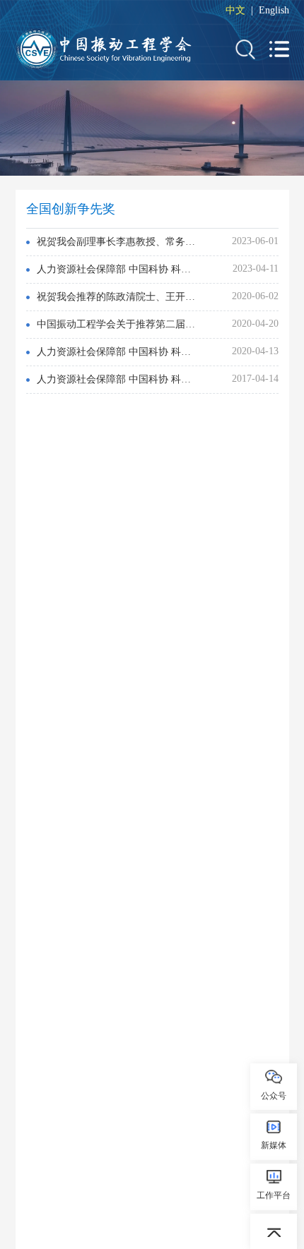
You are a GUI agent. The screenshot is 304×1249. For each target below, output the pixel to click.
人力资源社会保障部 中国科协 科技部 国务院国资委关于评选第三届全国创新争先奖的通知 (118, 269)
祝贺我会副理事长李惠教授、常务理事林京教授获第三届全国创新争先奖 (118, 241)
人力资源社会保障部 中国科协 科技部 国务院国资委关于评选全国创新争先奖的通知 (118, 379)
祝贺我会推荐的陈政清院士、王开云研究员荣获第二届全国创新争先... (118, 296)
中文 (235, 10)
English (274, 10)
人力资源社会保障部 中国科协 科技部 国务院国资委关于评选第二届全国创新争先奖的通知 (118, 351)
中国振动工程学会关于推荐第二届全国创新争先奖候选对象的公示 (118, 324)
